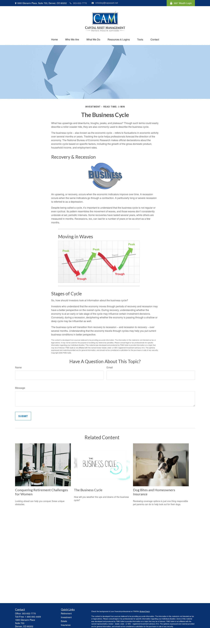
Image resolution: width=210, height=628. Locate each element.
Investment (66, 617)
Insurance (66, 624)
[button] (54, 39)
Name (18, 367)
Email (110, 367)
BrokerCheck (145, 611)
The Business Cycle (88, 490)
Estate (64, 621)
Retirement (66, 613)
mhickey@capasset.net (106, 2)
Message (20, 388)
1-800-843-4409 (33, 616)
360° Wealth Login (183, 3)
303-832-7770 (80, 3)
